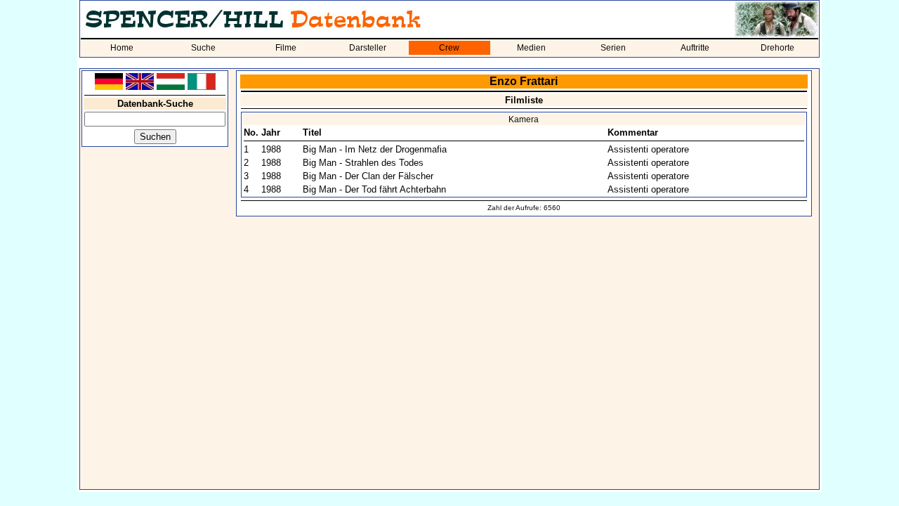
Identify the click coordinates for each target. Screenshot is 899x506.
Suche (203, 48)
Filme (285, 48)
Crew (449, 48)
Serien (613, 48)
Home (121, 48)
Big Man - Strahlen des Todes (363, 162)
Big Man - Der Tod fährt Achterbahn (374, 189)
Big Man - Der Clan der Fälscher (368, 176)
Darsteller (367, 48)
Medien (531, 48)
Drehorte (777, 48)
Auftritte (695, 48)
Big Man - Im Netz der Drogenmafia (375, 149)
